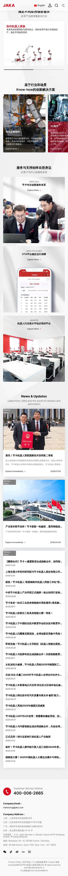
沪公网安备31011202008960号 (34, 870)
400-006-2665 (28, 793)
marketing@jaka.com (13, 808)
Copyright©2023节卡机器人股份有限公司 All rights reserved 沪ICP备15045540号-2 (34, 866)
